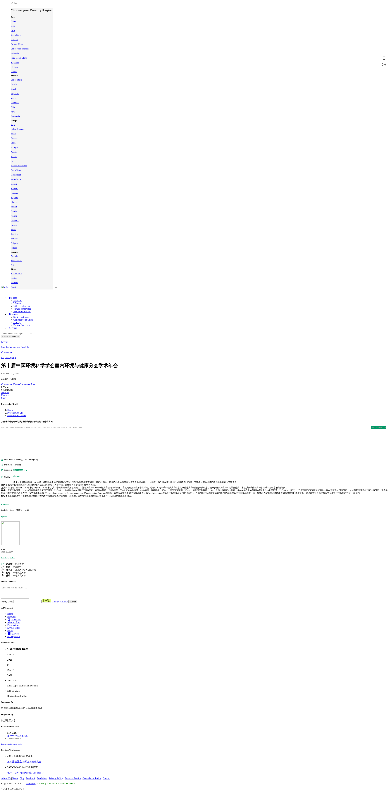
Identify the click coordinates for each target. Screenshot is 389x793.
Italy (13, 124)
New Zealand (16, 261)
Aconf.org (31, 783)
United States (16, 80)
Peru (13, 112)
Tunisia (14, 278)
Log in (4, 357)
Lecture (5, 342)
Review (15, 633)
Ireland (14, 207)
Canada (14, 84)
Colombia (15, 103)
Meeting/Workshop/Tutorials (15, 347)
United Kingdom (18, 129)
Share (4, 398)
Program (11, 616)
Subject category (21, 317)
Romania (14, 188)
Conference (6, 352)
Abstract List (13, 622)
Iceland (14, 248)
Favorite (5, 395)
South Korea (16, 35)
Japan (13, 30)
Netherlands (16, 179)
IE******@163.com (17, 736)
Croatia (14, 211)
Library (17, 322)
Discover (13, 314)
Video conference (21, 306)
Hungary (14, 193)
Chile (13, 107)
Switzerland (16, 175)
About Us (6, 778)
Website (5, 392)
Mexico (14, 98)
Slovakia (14, 234)
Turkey (14, 71)
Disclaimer (42, 778)
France (13, 134)
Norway (14, 239)
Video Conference (21, 384)
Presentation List (15, 412)
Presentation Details (16, 415)
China (13, 21)
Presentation (13, 625)
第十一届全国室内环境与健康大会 (25, 773)
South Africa (16, 273)
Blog (22, 778)
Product (13, 297)
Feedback (30, 778)
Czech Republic (17, 170)
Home (10, 410)
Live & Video (14, 627)
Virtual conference (22, 308)
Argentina (15, 93)
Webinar (17, 303)
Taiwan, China (17, 44)
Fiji (12, 265)
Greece (14, 161)
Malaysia (14, 40)
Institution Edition (22, 311)
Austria (14, 152)
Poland (14, 156)
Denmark (15, 220)
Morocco (14, 282)
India (13, 26)
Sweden (14, 184)
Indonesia (15, 53)
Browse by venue (21, 325)
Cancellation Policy (92, 778)
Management (13, 636)
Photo (10, 630)
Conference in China (23, 319)
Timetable (16, 619)
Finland (14, 216)
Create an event (9, 336)
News (15, 778)
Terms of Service (73, 778)
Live (33, 384)
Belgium (14, 197)
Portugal (14, 147)
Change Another (60, 601)
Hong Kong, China (19, 58)
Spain (13, 143)
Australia (14, 256)
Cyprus (14, 225)
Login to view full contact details (11, 744)
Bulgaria (14, 243)
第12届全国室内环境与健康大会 (24, 761)
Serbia (13, 229)
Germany (15, 138)
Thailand (14, 67)
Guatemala (15, 116)
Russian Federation (19, 166)
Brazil (13, 89)
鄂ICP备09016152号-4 (12, 789)
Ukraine (14, 202)
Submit (73, 602)
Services (13, 328)
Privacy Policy (56, 778)
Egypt (13, 287)
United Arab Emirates (20, 49)
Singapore (15, 62)
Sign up (12, 357)
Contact (106, 778)
